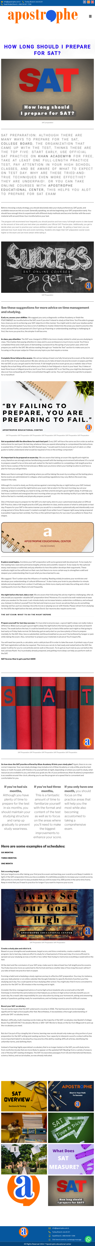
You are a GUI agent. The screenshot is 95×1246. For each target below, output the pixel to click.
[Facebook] (84, 2)
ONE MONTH (7, 863)
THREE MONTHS (9, 858)
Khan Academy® (54, 156)
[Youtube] (92, 2)
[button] (90, 16)
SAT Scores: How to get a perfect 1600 (18, 659)
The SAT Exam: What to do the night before (26, 615)
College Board (17, 143)
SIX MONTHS (7, 852)
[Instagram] (88, 2)
